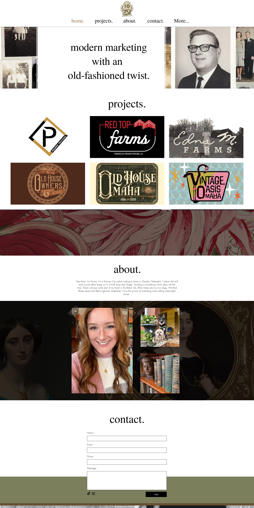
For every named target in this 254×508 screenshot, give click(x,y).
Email (89, 444)
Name (90, 433)
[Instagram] (93, 493)
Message (91, 468)
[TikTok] (89, 493)
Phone (90, 456)
